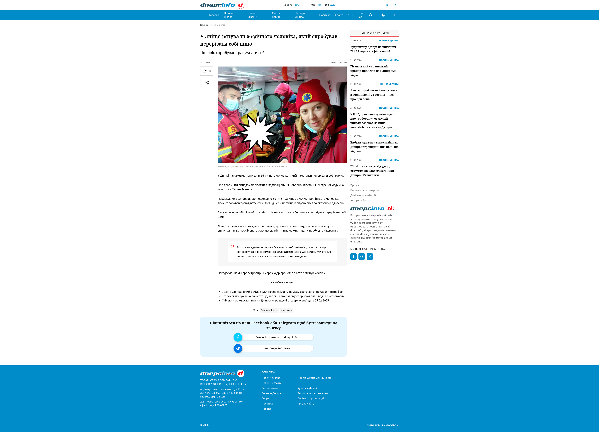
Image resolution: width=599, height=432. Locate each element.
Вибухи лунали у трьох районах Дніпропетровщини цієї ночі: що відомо (374, 147)
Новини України (252, 15)
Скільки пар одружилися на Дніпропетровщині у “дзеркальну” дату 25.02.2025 (275, 300)
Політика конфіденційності (314, 378)
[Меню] (203, 15)
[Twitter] (395, 5)
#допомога (286, 310)
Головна (214, 15)
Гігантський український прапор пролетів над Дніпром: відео (373, 70)
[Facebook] (378, 5)
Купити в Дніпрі (307, 388)
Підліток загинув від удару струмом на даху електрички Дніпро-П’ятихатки (372, 170)
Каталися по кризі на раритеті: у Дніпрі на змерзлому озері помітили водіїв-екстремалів (283, 296)
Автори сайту (358, 200)
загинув (308, 273)
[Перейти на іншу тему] (383, 15)
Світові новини (276, 15)
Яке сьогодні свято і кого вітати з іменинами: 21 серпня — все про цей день (373, 94)
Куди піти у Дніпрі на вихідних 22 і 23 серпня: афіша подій (373, 49)
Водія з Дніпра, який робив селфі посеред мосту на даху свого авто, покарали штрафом (282, 292)
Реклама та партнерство (365, 190)
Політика (324, 15)
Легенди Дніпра (300, 15)
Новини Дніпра (229, 15)
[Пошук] (371, 15)
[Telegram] (387, 5)
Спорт (339, 15)
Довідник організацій (363, 195)
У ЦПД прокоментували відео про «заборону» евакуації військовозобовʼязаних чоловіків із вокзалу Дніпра (372, 120)
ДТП (350, 15)
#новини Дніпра (269, 310)
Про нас (360, 15)
